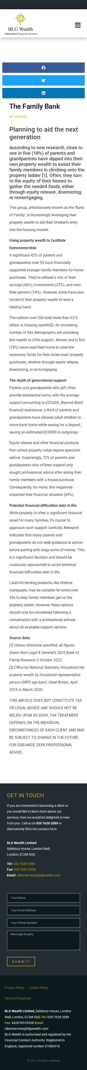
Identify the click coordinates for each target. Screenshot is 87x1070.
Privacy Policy (15, 988)
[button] (43, 67)
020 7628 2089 (24, 864)
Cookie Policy (38, 988)
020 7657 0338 (25, 869)
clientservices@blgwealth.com (39, 875)
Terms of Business (18, 998)
